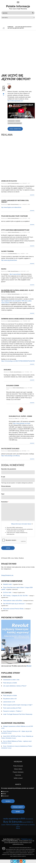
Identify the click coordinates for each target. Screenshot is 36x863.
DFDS (4, 794)
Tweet (15, 861)
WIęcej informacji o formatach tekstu (21, 524)
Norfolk (24, 822)
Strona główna (3, 28)
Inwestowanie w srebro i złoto (11, 679)
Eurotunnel (5, 796)
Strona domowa (6, 486)
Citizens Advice (18, 769)
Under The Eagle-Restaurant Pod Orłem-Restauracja (17, 714)
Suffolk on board (18, 778)
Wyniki (18, 811)
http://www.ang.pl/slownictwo (9, 260)
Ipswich (3, 824)
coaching (18, 121)
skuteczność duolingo (10, 449)
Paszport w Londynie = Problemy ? (12, 711)
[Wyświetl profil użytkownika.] (9, 87)
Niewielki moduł (7, 584)
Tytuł (2, 494)
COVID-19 (29, 822)
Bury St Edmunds (12, 821)
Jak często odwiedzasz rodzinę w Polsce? (14, 686)
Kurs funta (18, 775)
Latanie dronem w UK (9, 702)
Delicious (24, 861)
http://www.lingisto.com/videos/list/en (11, 207)
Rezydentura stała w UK (10, 698)
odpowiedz (32, 195)
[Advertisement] (18, 49)
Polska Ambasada (18, 766)
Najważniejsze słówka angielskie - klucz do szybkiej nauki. (17, 291)
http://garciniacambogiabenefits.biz (15, 230)
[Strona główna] (18, 2)
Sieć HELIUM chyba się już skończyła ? (14, 603)
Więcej (18, 828)
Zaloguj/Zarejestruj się (7, 575)
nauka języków (11, 121)
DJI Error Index (7, 592)
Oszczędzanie (29, 819)
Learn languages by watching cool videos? (15, 201)
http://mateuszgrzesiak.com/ (15, 101)
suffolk (22, 818)
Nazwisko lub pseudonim (8, 469)
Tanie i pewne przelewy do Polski (12, 708)
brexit (21, 825)
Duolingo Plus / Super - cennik (20, 416)
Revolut (29, 666)
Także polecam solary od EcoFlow (12, 600)
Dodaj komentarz (15, 129)
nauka (3, 269)
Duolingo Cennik (12, 385)
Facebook (12, 861)
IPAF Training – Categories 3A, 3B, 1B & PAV (15, 595)
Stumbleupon (21, 861)
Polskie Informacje (18, 6)
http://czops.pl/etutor (15, 274)
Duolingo (7, 370)
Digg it (18, 861)
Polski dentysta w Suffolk (10, 683)
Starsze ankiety (18, 807)
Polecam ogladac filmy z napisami (14, 216)
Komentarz (4, 502)
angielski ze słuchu (9, 181)
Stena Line (5, 791)
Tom (10, 83)
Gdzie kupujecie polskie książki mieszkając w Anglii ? (17, 705)
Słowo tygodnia (7, 251)
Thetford (8, 825)
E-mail (3, 477)
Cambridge (15, 824)
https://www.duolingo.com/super (21, 423)
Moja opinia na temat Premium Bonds (13, 608)
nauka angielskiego (11, 818)
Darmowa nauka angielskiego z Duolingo (17, 319)
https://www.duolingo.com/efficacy (10, 455)
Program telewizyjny (18, 772)
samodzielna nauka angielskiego (14, 123)
